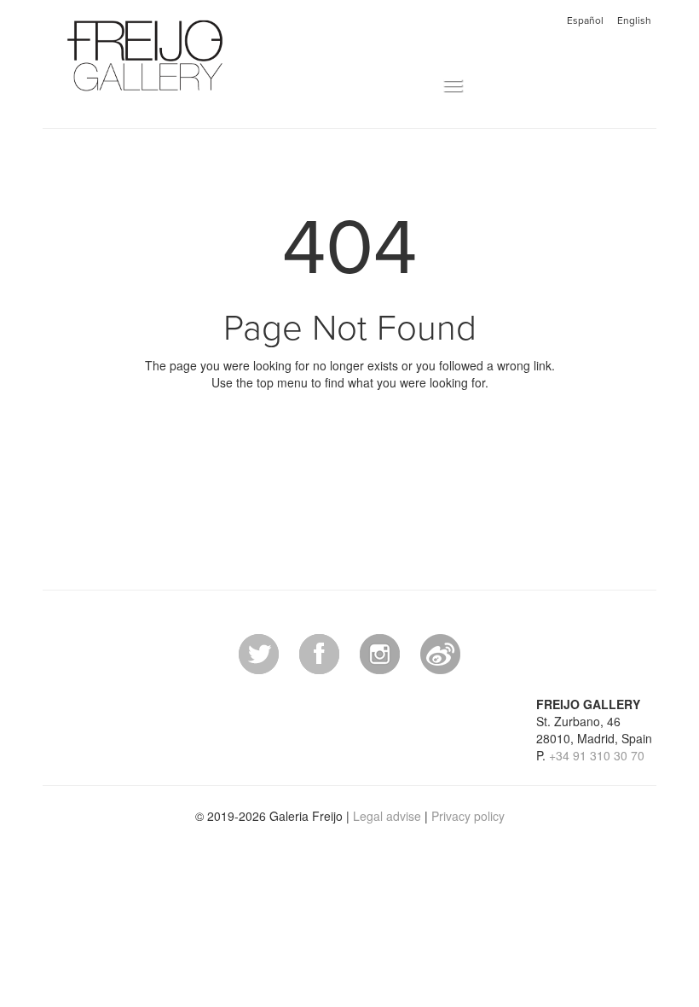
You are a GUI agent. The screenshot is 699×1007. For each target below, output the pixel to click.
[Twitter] (258, 652)
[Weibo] (440, 652)
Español (585, 20)
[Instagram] (379, 652)
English (634, 20)
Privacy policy (468, 815)
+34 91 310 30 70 (596, 755)
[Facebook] (319, 652)
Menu (425, 86)
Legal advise (387, 815)
